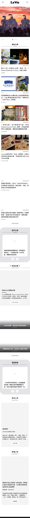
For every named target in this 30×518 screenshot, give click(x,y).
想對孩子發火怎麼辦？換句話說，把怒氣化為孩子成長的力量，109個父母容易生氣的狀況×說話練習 (14, 485)
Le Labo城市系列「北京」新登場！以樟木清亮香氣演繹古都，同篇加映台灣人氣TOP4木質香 (15, 156)
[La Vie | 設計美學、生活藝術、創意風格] (15, 2)
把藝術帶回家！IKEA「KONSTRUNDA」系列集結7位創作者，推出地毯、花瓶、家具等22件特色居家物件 (15, 186)
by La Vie (3, 219)
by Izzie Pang (4, 160)
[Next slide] (27, 39)
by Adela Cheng (5, 190)
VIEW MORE (15, 223)
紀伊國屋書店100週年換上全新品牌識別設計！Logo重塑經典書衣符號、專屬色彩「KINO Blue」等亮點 (15, 98)
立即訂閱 (15, 443)
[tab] (12, 39)
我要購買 (15, 501)
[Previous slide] (2, 39)
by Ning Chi (4, 131)
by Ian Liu (3, 102)
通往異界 (5, 429)
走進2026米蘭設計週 (8, 290)
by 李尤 (3, 72)
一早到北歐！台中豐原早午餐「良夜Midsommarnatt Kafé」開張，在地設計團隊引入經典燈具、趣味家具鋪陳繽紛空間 (15, 127)
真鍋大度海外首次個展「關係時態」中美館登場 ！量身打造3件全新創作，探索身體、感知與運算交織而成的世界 (15, 215)
